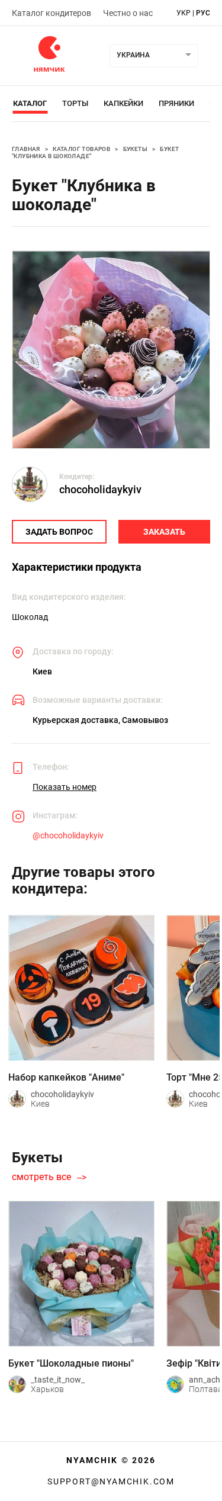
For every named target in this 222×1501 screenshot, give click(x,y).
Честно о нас (128, 13)
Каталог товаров (81, 149)
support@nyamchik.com (111, 1481)
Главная (26, 149)
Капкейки (123, 103)
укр (183, 13)
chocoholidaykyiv (100, 489)
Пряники (176, 103)
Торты (75, 103)
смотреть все (41, 1177)
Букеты (135, 149)
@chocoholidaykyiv (68, 835)
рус (203, 13)
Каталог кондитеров (51, 13)
